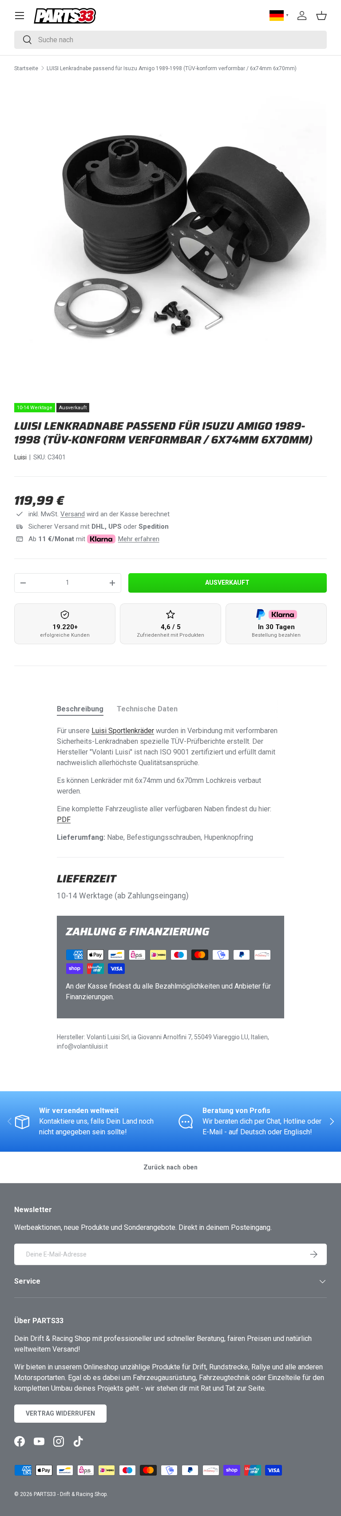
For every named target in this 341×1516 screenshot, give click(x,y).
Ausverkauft (227, 582)
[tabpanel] (170, 784)
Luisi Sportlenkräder (122, 730)
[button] (321, 15)
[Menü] (19, 15)
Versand (72, 514)
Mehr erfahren (138, 539)
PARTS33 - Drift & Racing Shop (70, 1494)
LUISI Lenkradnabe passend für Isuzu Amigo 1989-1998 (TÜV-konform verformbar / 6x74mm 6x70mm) (172, 68)
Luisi (20, 457)
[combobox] (170, 40)
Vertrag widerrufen (60, 1413)
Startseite (26, 68)
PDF (64, 819)
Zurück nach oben (170, 1167)
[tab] (80, 708)
